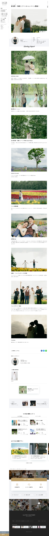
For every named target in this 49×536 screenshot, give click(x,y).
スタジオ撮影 (3, 19)
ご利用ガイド (2, 27)
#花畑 (37, 41)
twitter (44, 351)
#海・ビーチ (40, 41)
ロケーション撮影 (3, 18)
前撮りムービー (3, 20)
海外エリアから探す (5, 14)
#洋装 (41, 43)
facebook (41, 351)
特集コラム (2, 25)
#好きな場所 (42, 42)
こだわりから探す (4, 15)
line (46, 351)
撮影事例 (2, 26)
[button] (47, 449)
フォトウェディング (4, 9)
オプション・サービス (3, 24)
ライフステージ (3, 22)
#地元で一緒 (38, 42)
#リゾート (38, 43)
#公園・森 (44, 41)
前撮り (2, 8)
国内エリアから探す (5, 13)
